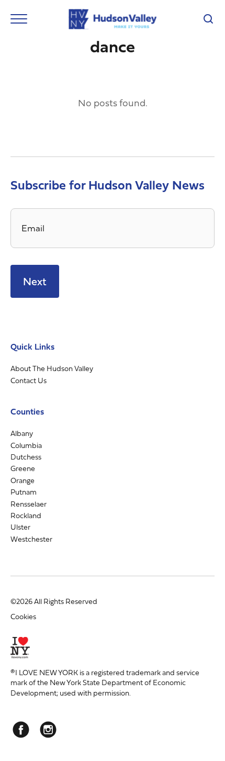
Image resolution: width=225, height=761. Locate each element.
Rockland (25, 515)
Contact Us (28, 380)
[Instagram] (48, 729)
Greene (22, 468)
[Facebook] (20, 729)
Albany (21, 433)
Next (35, 281)
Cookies (23, 616)
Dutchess (25, 456)
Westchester (31, 538)
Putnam (23, 491)
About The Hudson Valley (51, 368)
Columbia (26, 445)
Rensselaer (28, 503)
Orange (22, 480)
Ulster (20, 526)
